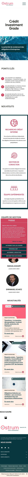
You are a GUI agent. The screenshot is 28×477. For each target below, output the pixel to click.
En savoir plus (9, 333)
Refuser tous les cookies (14, 256)
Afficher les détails (17, 241)
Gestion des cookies (20, 468)
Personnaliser (13, 249)
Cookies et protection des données (10, 468)
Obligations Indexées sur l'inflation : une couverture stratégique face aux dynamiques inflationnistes (13, 395)
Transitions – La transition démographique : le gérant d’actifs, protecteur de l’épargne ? (13, 323)
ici (5, 474)
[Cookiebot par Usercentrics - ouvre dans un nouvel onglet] (8, 220)
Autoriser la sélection (14, 252)
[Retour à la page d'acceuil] (7, 5)
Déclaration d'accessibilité (10, 470)
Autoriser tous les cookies (14, 245)
